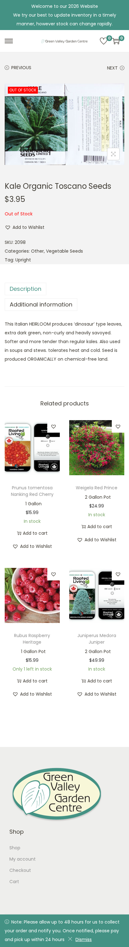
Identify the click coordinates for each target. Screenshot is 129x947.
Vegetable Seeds (64, 251)
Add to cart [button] (35, 533)
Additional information (41, 304)
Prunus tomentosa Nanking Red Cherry (32, 491)
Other (37, 251)
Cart (14, 881)
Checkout (20, 870)
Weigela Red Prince (96, 488)
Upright (23, 260)
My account (22, 859)
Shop (14, 848)
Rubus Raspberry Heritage (32, 638)
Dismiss (83, 939)
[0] (103, 41)
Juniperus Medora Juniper (96, 638)
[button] (24, 227)
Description (25, 289)
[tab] (64, 289)
